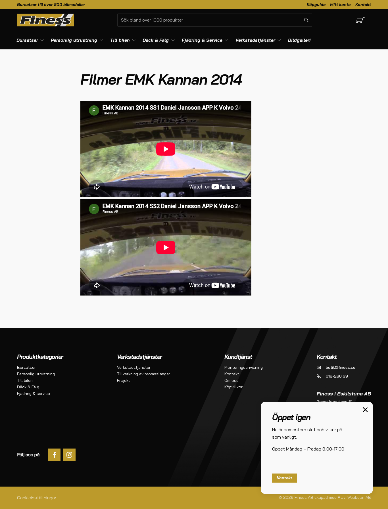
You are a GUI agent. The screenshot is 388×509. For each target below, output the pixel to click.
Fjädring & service (33, 393)
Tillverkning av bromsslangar (143, 373)
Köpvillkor (233, 386)
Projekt (123, 380)
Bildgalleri (299, 40)
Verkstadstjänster (134, 367)
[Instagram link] (69, 455)
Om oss (231, 380)
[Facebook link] (54, 455)
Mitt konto (340, 4)
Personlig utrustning (36, 373)
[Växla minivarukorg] (359, 20)
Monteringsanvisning (243, 367)
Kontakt (363, 4)
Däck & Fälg (28, 386)
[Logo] (45, 20)
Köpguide (316, 4)
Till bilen (25, 380)
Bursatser (26, 367)
